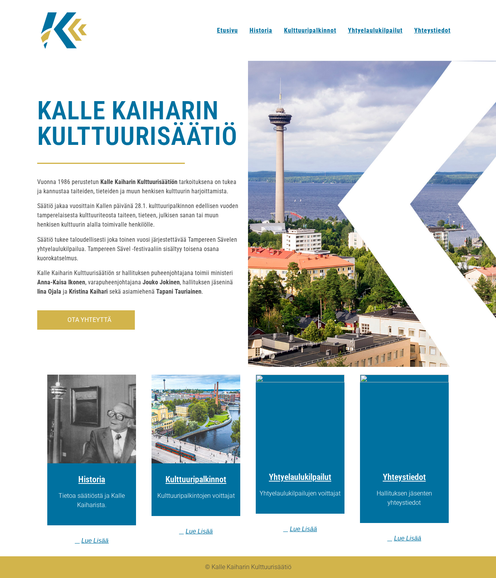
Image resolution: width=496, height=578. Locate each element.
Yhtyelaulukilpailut (375, 30)
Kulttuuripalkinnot (310, 30)
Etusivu (227, 30)
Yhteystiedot (432, 30)
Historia (261, 30)
